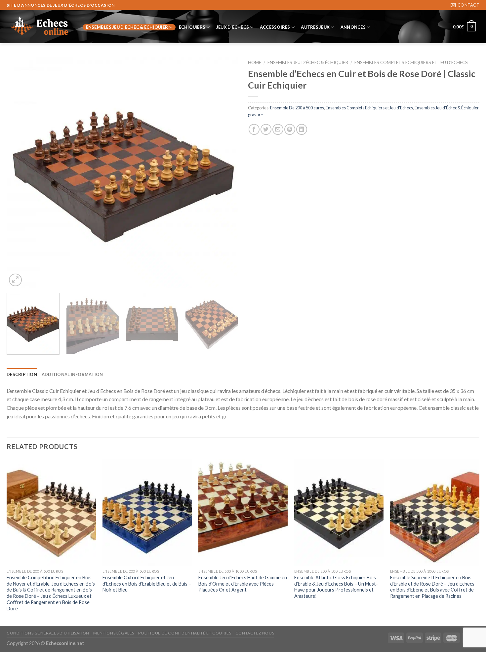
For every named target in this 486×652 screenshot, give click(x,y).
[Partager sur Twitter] (266, 129)
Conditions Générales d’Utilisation (48, 633)
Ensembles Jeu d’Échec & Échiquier (127, 27)
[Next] (225, 172)
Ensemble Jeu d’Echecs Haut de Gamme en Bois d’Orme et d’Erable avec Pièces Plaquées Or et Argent (242, 584)
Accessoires (275, 27)
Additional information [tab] (72, 374)
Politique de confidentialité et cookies (184, 633)
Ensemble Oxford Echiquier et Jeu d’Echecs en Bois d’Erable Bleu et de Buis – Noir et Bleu (146, 584)
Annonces (353, 27)
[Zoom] (15, 280)
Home (254, 62)
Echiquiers (192, 27)
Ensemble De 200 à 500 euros (297, 107)
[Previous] (19, 172)
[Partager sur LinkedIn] (301, 129)
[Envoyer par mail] (277, 129)
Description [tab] (22, 374)
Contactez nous (254, 633)
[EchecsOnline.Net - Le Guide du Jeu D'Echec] (40, 27)
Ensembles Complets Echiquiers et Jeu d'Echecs (411, 62)
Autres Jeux (315, 27)
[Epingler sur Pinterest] (289, 129)
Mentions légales (113, 633)
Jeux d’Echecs (232, 27)
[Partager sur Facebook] (254, 129)
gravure (255, 114)
